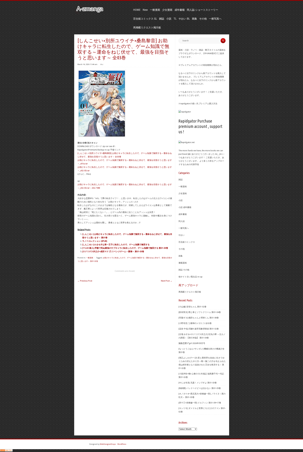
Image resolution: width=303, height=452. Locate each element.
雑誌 (161, 18)
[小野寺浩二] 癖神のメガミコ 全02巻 (195, 323)
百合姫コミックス (186, 242)
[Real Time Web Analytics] (6, 451)
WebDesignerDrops (108, 444)
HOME (136, 9)
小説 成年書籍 (184, 207)
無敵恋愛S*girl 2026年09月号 (191, 343)
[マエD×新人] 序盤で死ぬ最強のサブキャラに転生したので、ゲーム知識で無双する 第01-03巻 (125, 248)
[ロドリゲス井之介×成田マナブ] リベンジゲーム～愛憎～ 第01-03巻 (113, 251)
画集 (194, 18)
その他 (203, 18)
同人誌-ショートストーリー (202, 9)
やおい (181, 235)
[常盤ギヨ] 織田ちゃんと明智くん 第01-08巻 (198, 318)
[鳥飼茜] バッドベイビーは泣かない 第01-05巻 (199, 388)
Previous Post (84, 281)
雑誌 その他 (183, 270)
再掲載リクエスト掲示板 (147, 27)
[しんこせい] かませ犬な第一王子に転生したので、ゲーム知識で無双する (116, 244)
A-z (102, 64)
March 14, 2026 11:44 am (87, 64)
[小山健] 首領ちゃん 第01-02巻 (192, 306)
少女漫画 (167, 9)
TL (175, 18)
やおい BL (184, 18)
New (145, 9)
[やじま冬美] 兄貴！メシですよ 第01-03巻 (197, 383)
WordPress (121, 444)
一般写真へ (215, 18)
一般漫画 (155, 9)
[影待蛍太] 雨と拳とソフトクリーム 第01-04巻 (199, 312)
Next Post (166, 281)
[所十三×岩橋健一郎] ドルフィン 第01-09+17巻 (199, 403)
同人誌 (181, 221)
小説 (168, 18)
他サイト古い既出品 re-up (190, 277)
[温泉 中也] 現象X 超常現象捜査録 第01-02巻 (198, 329)
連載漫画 (182, 263)
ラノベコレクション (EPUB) (94, 241)
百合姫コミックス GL (145, 18)
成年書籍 (180, 9)
